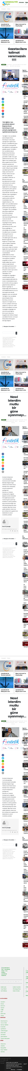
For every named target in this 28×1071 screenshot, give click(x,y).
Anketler (3, 1046)
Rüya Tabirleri (4, 1049)
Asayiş (2, 1015)
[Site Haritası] (16, 981)
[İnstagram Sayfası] (6, 981)
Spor (2, 1011)
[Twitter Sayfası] (4, 981)
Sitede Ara (3, 1044)
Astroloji (2, 1051)
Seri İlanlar (3, 1034)
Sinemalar (3, 1032)
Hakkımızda (3, 987)
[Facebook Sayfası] (1, 981)
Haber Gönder (16, 991)
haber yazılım (3, 1067)
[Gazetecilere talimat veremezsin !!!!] (10, 75)
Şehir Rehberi (4, 1036)
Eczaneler (3, 1027)
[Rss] (14, 981)
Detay (13, 1069)
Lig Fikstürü (3, 1028)
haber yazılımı (3, 1064)
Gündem (21, 2)
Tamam (20, 1069)
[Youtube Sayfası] (9, 981)
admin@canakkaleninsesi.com (9, 529)
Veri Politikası (4, 991)
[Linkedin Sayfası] (11, 981)
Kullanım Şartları (17, 987)
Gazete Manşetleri (5, 1038)
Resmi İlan (3, 1013)
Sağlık (2, 1009)
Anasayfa (3, 9)
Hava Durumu (4, 1021)
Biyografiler (3, 1048)
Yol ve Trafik (4, 1023)
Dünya (8, 9)
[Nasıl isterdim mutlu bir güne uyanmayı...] (10, 431)
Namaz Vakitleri (4, 1025)
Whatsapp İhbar (17, 989)
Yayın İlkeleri (4, 989)
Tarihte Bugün (4, 1030)
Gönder (16, 333)
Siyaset (2, 1007)
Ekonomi (3, 1006)
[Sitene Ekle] (19, 981)
